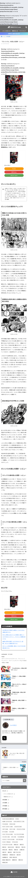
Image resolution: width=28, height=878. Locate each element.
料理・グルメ (16, 852)
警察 (8, 662)
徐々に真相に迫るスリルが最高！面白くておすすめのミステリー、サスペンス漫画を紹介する (14, 637)
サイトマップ (23, 31)
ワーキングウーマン (7, 844)
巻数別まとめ (15, 31)
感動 (10, 852)
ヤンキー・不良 (6, 842)
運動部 (14, 859)
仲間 (16, 844)
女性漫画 (5, 799)
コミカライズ (17, 826)
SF (17, 818)
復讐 (16, 849)
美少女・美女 (13, 857)
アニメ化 (5, 824)
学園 (18, 847)
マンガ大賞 (21, 836)
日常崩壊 (5, 854)
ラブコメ (15, 842)
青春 (21, 859)
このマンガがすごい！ (19, 821)
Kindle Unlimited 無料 (8, 818)
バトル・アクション (19, 658)
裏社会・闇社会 (6, 859)
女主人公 (11, 847)
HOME (15, 872)
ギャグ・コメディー (7, 826)
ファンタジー (6, 836)
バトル (11, 831)
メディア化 (19, 660)
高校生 (4, 862)
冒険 (22, 844)
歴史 (18, 854)
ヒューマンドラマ (19, 834)
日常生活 (12, 854)
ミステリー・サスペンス (8, 660)
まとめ (5, 791)
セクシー (12, 829)
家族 (3, 662)
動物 (4, 847)
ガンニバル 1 (7, 165)
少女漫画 (5, 802)
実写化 (4, 849)
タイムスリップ (21, 829)
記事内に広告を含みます (14, 33)
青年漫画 (10, 654)
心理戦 (22, 849)
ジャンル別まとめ (6, 31)
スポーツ (5, 829)
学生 (23, 847)
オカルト (12, 824)
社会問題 (5, 857)
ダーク (4, 658)
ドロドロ (10, 658)
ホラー (13, 836)
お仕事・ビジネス (7, 821)
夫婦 (25, 660)
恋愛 (4, 852)
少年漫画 (5, 806)
